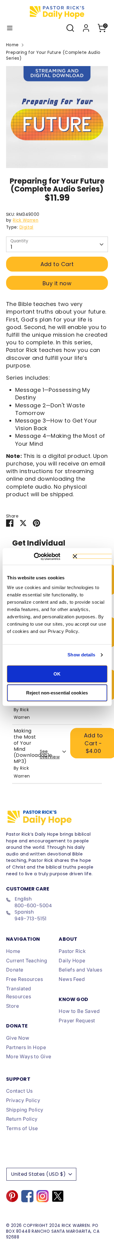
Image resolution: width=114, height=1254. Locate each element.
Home (12, 45)
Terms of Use (22, 1128)
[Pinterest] (12, 1196)
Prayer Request (77, 1020)
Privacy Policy (23, 1100)
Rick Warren (25, 220)
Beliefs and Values (80, 970)
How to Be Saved (79, 1011)
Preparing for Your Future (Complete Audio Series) (53, 55)
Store (12, 1006)
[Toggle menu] (10, 28)
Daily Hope (72, 960)
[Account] (86, 26)
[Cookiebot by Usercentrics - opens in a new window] (42, 556)
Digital (26, 227)
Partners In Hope (26, 1047)
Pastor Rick (72, 951)
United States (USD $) (38, 1174)
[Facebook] (27, 1196)
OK (57, 673)
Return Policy (22, 1119)
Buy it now (57, 283)
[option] (57, 117)
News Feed (72, 979)
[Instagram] (42, 1196)
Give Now (17, 1038)
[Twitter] (58, 1196)
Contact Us (19, 1091)
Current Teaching (26, 960)
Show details (81, 654)
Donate (14, 970)
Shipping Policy (24, 1110)
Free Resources (24, 979)
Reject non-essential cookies (57, 692)
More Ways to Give (28, 1056)
